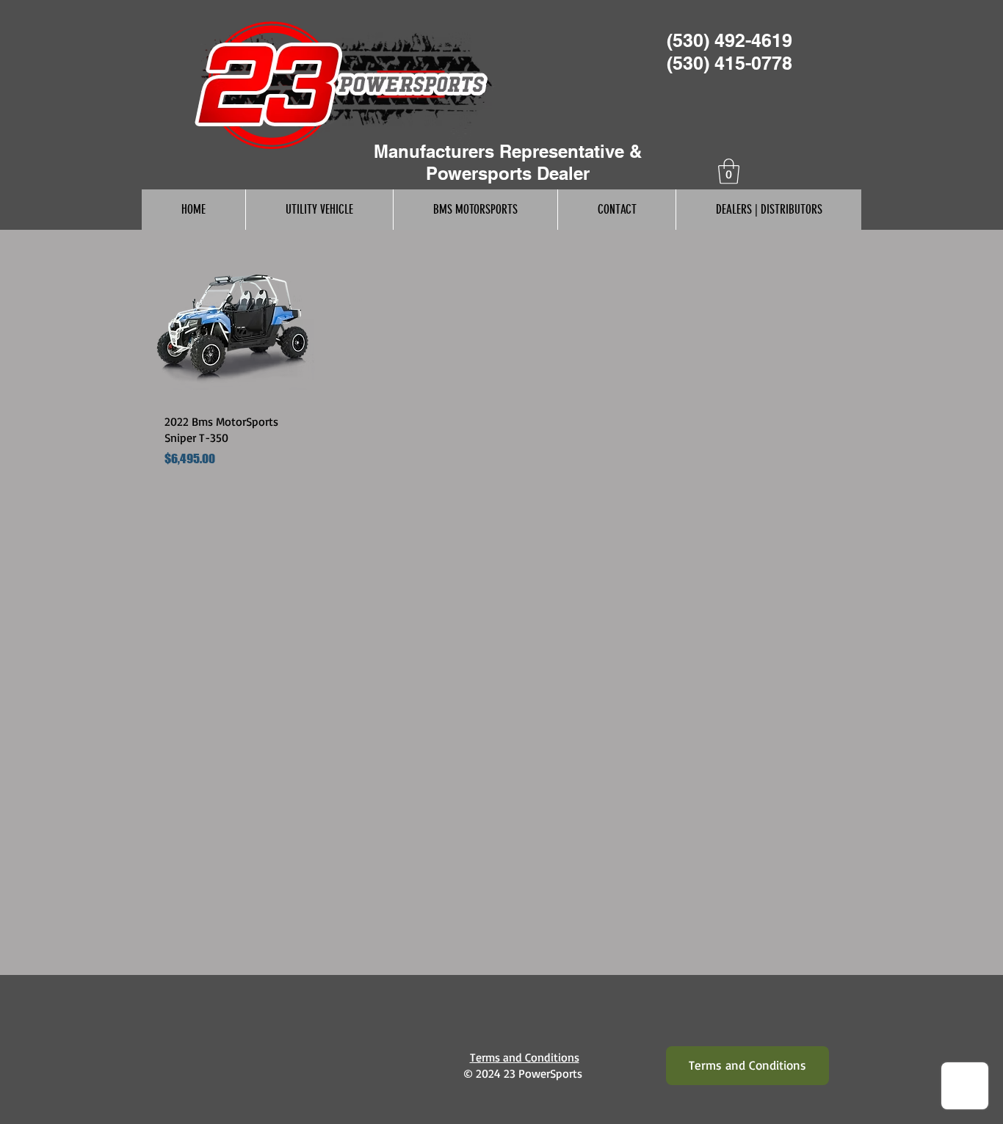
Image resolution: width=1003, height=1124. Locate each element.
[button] (728, 171)
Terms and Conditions (524, 1057)
